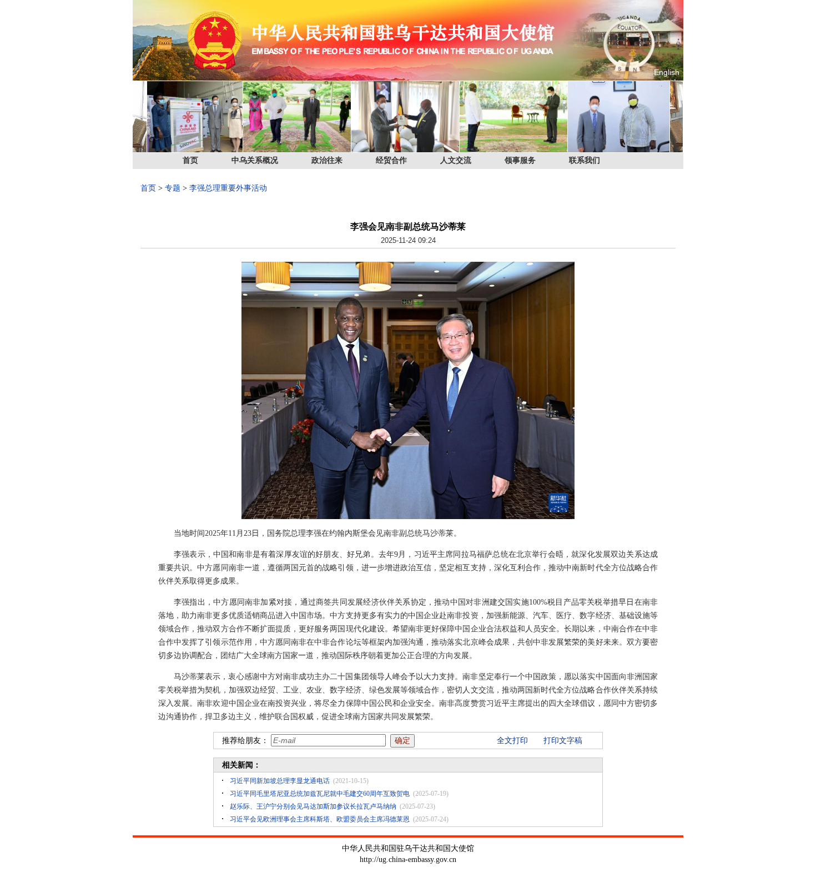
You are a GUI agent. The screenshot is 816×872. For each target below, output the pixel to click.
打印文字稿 (562, 740)
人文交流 (455, 160)
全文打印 (512, 740)
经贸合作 (391, 160)
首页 (190, 160)
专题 (172, 188)
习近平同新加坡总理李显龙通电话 (280, 781)
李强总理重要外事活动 (228, 188)
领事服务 (520, 160)
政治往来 (326, 160)
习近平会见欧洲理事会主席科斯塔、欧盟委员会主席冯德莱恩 (320, 819)
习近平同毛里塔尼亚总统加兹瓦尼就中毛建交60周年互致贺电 (320, 794)
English (666, 72)
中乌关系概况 (254, 160)
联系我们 (584, 160)
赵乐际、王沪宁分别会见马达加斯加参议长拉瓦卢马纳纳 (313, 806)
